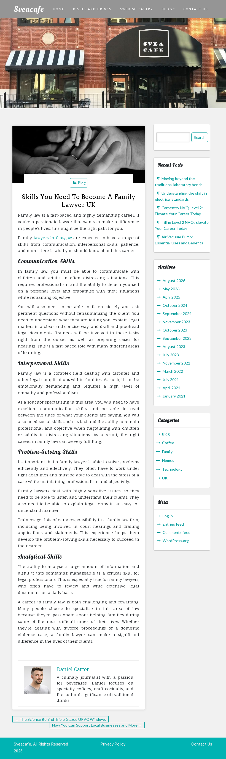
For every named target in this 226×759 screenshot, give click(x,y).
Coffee (168, 442)
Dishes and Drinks (92, 9)
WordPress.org (176, 540)
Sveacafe (22, 744)
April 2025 (171, 297)
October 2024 (175, 305)
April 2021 (171, 387)
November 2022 (176, 363)
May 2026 (171, 288)
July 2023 (171, 354)
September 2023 (177, 338)
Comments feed (176, 532)
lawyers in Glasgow (53, 237)
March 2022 (173, 371)
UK (165, 478)
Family (167, 451)
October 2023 (175, 330)
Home (58, 9)
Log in (168, 516)
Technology (172, 469)
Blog (167, 9)
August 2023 (174, 346)
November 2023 (176, 321)
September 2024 (177, 313)
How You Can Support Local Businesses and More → (97, 725)
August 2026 (174, 280)
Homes (168, 460)
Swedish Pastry (136, 9)
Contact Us (195, 9)
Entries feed (173, 524)
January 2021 (174, 396)
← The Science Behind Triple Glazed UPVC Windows (60, 719)
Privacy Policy (113, 744)
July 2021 (171, 379)
